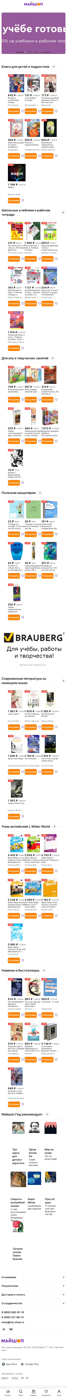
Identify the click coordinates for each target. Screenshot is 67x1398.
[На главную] (33, 6)
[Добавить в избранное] (23, 111)
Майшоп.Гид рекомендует (22, 1114)
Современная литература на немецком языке (24, 681)
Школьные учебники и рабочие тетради (26, 212)
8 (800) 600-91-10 (13, 1312)
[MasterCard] (22, 1378)
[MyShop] (13, 1342)
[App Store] (9, 1364)
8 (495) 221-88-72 (13, 1317)
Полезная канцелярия (19, 493)
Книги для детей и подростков (25, 67)
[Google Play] (30, 1364)
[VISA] (14, 1378)
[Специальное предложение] (33, 33)
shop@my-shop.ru (13, 1322)
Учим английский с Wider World (26, 826)
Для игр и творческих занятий (25, 358)
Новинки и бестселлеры (20, 970)
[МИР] (5, 1378)
